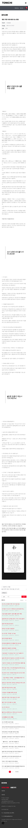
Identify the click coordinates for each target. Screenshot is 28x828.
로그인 (21, 8)
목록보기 (4, 592)
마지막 (16, 771)
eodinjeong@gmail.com (8, 816)
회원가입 (17, 8)
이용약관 (3, 790)
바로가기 (13, 788)
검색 (24, 596)
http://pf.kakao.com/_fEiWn (9, 812)
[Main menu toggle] (25, 2)
